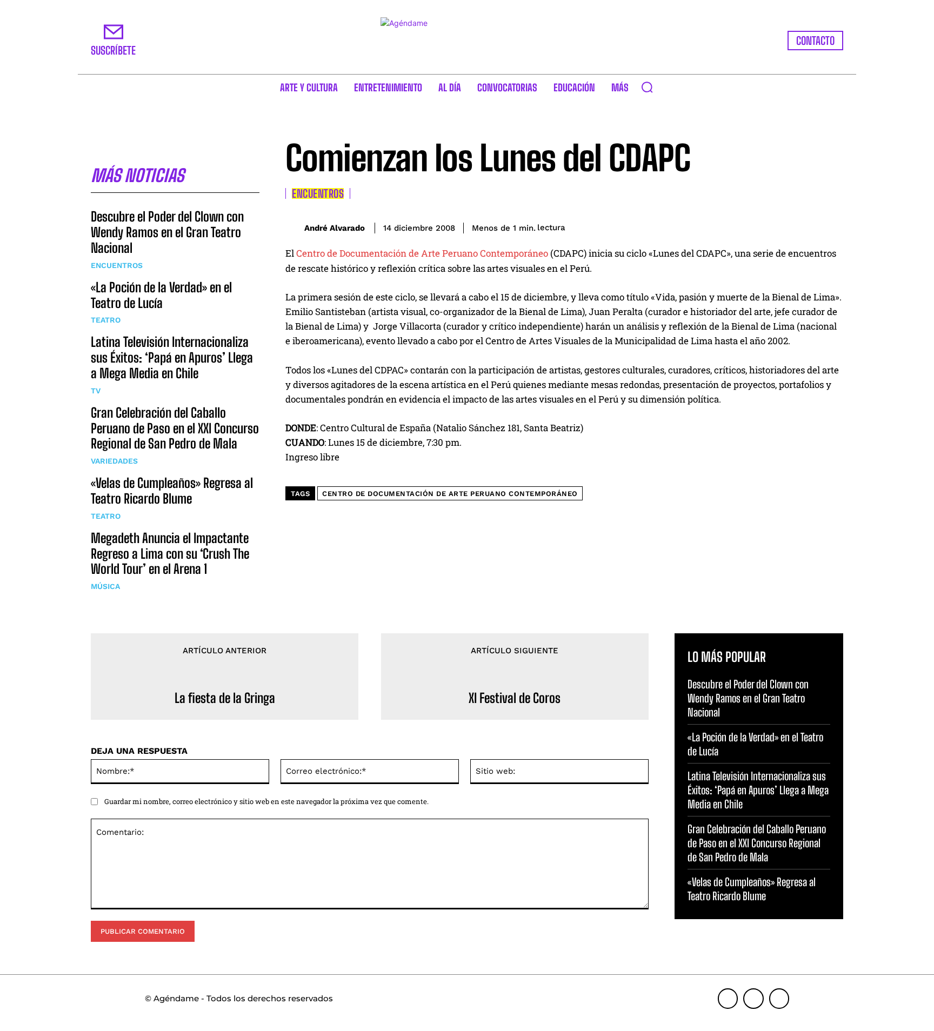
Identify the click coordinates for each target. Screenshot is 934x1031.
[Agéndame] (467, 40)
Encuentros (117, 265)
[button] (647, 87)
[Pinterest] (781, 226)
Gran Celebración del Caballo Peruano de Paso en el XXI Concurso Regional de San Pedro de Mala (175, 428)
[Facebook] (732, 226)
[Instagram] (753, 998)
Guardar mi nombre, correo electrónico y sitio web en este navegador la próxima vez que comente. (266, 801)
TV (96, 390)
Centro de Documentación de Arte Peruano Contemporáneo (422, 253)
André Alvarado (334, 228)
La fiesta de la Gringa (225, 698)
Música (105, 586)
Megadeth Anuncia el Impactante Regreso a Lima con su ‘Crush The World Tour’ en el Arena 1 (170, 553)
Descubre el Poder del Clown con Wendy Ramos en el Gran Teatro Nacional (167, 232)
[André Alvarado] (294, 228)
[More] (831, 226)
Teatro (106, 320)
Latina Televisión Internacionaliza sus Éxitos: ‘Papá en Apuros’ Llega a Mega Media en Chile (172, 357)
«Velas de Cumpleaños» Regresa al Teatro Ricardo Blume (172, 490)
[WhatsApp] (806, 226)
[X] (757, 226)
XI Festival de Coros (515, 698)
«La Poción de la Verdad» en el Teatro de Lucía (161, 295)
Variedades (114, 461)
